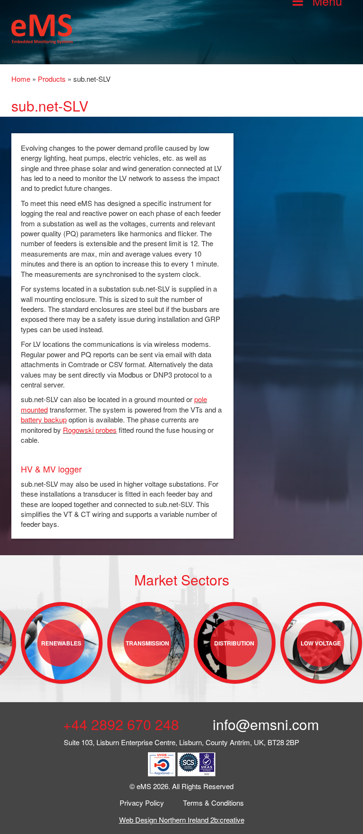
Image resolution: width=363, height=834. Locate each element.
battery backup (44, 419)
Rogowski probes (90, 430)
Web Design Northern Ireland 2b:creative (181, 820)
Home (20, 79)
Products (52, 79)
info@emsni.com (264, 724)
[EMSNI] (42, 28)
